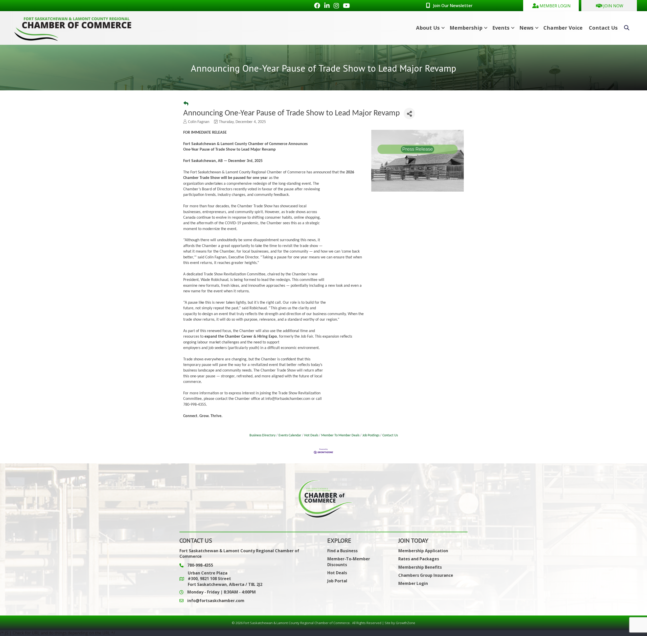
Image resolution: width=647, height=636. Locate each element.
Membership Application (423, 550)
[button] (551, 5)
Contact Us (603, 27)
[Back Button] (185, 104)
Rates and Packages (418, 559)
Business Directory (262, 435)
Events (501, 27)
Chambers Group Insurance (425, 575)
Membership (466, 27)
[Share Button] (409, 113)
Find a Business (342, 550)
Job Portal (337, 581)
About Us (428, 27)
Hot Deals (311, 435)
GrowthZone (405, 623)
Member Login (413, 583)
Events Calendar (290, 435)
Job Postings (370, 435)
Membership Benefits (420, 567)
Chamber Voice (563, 27)
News (526, 27)
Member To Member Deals (340, 435)
